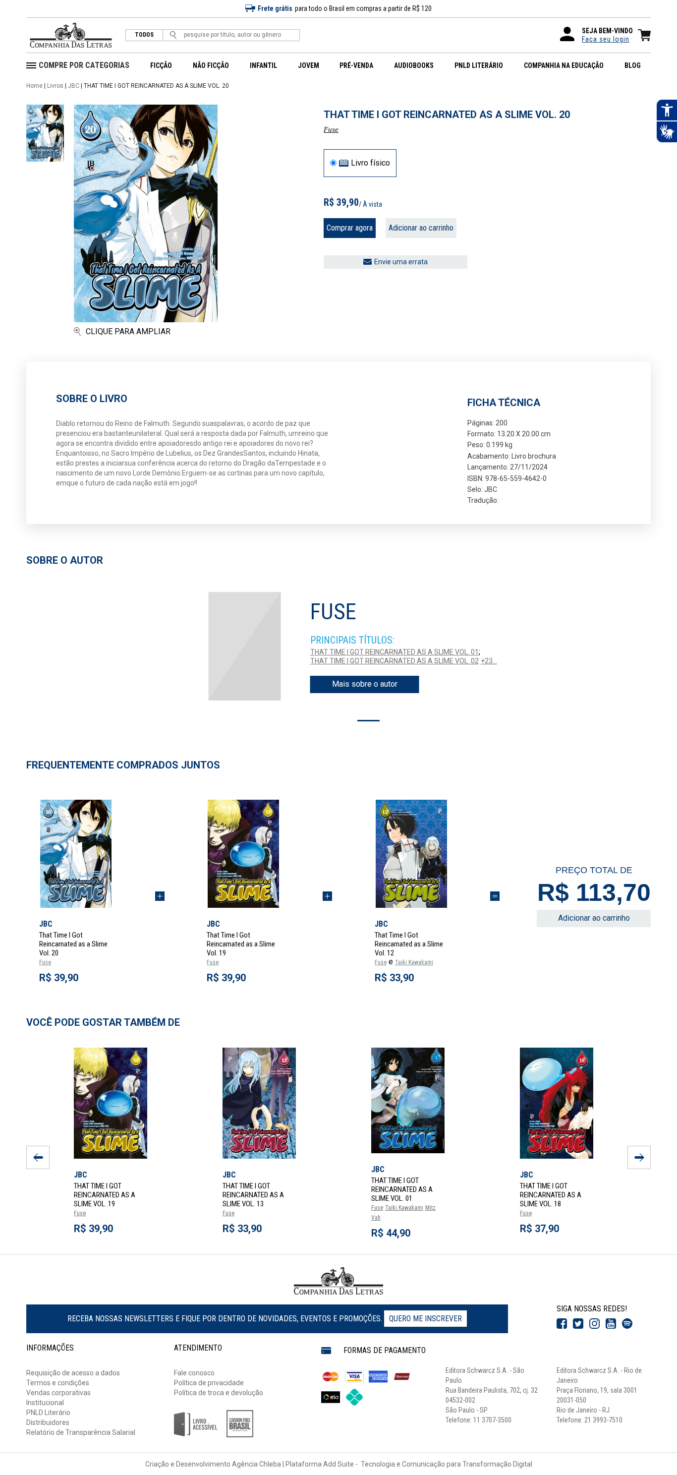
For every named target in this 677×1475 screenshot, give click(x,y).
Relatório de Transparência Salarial (80, 1432)
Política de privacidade (209, 1383)
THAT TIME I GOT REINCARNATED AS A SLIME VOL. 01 (394, 652)
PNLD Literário (48, 1412)
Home (34, 85)
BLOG (632, 65)
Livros (55, 85)
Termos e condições (57, 1383)
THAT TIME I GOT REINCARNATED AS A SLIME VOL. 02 (394, 661)
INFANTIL (263, 65)
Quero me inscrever (425, 1318)
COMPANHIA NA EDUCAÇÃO (564, 65)
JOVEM (308, 65)
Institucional (45, 1403)
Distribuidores (47, 1422)
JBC (73, 85)
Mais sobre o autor (364, 684)
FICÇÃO (161, 65)
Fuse (331, 129)
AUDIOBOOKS (414, 65)
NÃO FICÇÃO (211, 65)
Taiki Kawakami (414, 962)
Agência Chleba (256, 1464)
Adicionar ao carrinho (421, 228)
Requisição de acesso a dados (73, 1373)
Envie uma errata (401, 262)
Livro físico (370, 163)
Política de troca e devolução (218, 1393)
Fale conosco (194, 1373)
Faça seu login (605, 39)
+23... (489, 661)
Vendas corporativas (58, 1393)
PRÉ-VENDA (356, 65)
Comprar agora (350, 228)
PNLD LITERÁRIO (478, 65)
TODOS (144, 35)
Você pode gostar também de (103, 1022)
